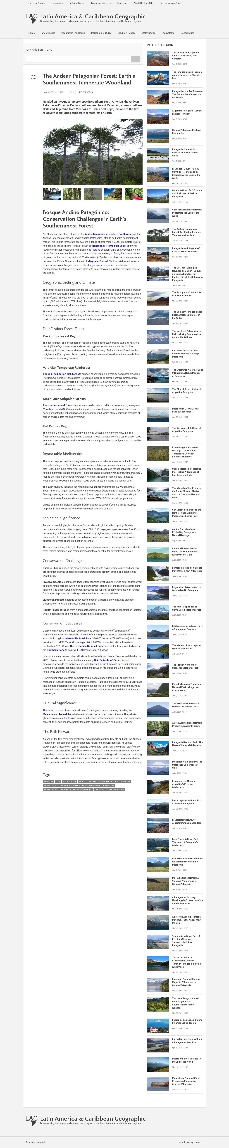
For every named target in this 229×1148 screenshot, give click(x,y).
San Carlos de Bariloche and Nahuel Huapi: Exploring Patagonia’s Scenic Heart (186, 513)
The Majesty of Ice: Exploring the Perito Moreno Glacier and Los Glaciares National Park (187, 493)
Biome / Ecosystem (87, 781)
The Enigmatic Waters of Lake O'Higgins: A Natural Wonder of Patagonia (187, 373)
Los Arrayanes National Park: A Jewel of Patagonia (187, 802)
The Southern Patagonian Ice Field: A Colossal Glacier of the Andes (187, 315)
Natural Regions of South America (114, 781)
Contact (199, 1142)
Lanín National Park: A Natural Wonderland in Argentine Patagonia (187, 861)
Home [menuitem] (32, 33)
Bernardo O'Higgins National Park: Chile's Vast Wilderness (187, 569)
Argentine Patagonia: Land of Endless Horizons (187, 112)
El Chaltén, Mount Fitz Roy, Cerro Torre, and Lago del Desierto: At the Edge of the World (186, 173)
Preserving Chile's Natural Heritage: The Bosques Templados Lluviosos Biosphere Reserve (185, 452)
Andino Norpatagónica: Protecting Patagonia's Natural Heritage (184, 532)
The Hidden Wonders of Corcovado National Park (185, 666)
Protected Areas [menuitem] (77, 3)
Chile (58, 781)
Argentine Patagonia (83, 790)
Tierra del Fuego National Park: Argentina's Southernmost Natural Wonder (185, 1003)
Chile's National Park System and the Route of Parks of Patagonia (187, 193)
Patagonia (119, 790)
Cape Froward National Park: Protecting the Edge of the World (187, 212)
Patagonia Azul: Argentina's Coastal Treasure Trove (186, 250)
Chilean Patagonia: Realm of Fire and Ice (186, 131)
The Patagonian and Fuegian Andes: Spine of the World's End (187, 75)
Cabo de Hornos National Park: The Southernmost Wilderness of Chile (185, 551)
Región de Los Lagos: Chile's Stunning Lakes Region (187, 1021)
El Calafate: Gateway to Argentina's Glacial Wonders (186, 821)
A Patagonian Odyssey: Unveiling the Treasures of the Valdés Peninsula (187, 900)
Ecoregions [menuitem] (122, 3)
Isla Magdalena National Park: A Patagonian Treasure (187, 627)
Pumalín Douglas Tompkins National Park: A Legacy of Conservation (186, 687)
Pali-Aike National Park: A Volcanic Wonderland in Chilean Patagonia (185, 881)
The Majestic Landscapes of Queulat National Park (186, 647)
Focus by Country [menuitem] (37, 3)
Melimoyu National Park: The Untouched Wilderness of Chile (187, 764)
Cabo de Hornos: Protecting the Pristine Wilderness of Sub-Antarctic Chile (186, 472)
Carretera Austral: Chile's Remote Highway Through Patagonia (185, 353)
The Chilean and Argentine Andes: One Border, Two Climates (185, 55)
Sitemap (189, 1142)
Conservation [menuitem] (187, 33)
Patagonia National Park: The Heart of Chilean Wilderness (187, 744)
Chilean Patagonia (103, 790)
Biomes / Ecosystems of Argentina (98, 786)
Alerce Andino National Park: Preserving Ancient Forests (187, 724)
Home (180, 1142)
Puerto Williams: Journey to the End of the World (186, 1060)
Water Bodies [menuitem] (148, 33)
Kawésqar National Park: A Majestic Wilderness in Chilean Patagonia (186, 982)
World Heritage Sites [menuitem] (144, 3)
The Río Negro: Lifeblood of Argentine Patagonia (186, 429)
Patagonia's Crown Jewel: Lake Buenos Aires (185, 410)
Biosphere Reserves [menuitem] (101, 3)
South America (69, 781)
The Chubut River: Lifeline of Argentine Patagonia (186, 391)
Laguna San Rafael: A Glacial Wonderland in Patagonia (186, 589)
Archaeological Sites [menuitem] (170, 3)
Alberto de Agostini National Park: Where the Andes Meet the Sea (186, 920)
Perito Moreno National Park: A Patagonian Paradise (187, 1041)
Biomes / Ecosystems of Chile (57, 790)
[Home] (32, 18)
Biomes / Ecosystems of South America (62, 786)
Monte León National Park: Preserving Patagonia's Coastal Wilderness (186, 1081)
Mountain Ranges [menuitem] (127, 33)
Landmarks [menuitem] (57, 3)
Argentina (48, 781)
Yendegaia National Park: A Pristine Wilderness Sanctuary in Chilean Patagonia (186, 941)
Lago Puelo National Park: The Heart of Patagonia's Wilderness (185, 842)
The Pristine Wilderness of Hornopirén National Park (186, 705)
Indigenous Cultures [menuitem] (101, 33)
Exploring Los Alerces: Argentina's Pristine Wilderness (183, 784)
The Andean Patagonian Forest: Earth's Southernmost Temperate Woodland (187, 232)
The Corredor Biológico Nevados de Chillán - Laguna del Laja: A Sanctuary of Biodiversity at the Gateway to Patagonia (187, 274)
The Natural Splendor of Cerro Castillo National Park (186, 608)
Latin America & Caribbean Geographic (93, 16)
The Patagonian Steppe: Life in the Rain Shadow (186, 294)
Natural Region (86, 92)
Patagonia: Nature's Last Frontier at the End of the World (185, 152)
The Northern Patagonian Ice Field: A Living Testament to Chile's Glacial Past (187, 334)
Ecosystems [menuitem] (168, 33)
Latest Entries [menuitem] (48, 33)
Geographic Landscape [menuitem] (73, 33)
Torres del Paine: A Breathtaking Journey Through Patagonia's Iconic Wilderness (186, 962)
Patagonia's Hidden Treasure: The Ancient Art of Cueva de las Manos (187, 94)
